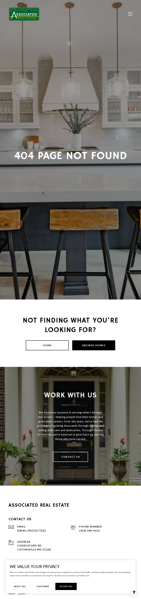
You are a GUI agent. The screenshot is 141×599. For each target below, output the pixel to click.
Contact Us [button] (70, 456)
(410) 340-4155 (89, 530)
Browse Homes (93, 345)
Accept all (66, 586)
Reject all (20, 586)
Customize (42, 586)
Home (47, 345)
